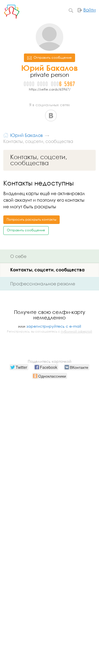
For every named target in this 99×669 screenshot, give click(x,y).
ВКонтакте (51, 115)
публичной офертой (76, 331)
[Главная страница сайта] (5, 134)
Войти (89, 10)
